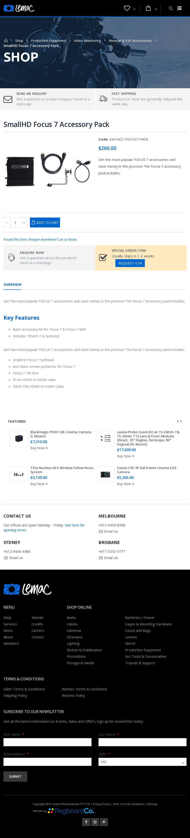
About (8, 637)
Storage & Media (80, 662)
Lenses (131, 637)
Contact (38, 637)
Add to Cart (48, 222)
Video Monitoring (87, 40)
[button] (130, 8)
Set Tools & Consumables (146, 656)
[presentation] (177, 421)
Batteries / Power (139, 617)
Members (11, 643)
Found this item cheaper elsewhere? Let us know (40, 239)
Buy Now (37, 448)
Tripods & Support (140, 662)
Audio (71, 617)
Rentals (38, 617)
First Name (13, 734)
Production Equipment (48, 40)
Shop (19, 40)
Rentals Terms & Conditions (84, 689)
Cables (72, 624)
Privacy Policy (101, 804)
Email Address (15, 754)
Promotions (76, 656)
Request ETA (130, 263)
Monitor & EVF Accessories (130, 40)
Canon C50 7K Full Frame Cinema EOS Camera (146, 470)
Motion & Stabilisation (84, 650)
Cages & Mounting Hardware (148, 624)
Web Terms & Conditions (128, 804)
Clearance (74, 637)
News (8, 630)
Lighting (73, 643)
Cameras (74, 630)
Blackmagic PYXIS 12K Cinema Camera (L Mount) (60, 434)
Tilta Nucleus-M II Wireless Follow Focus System (61, 470)
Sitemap (152, 804)
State (104, 754)
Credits (37, 624)
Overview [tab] (12, 284)
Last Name (108, 734)
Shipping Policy (15, 695)
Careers (38, 630)
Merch (130, 643)
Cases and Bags (138, 630)
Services (10, 624)
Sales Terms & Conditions (24, 689)
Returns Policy (73, 695)
